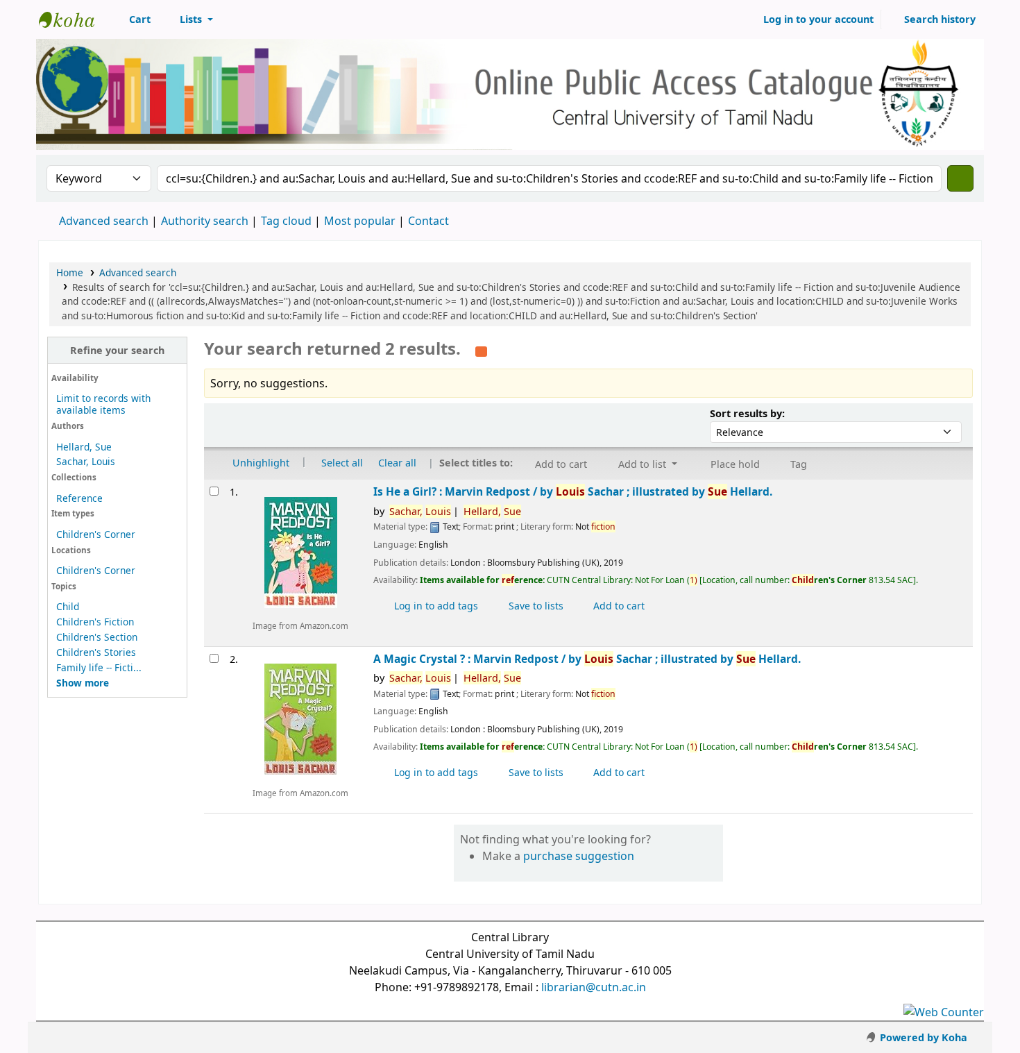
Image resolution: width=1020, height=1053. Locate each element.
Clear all (397, 462)
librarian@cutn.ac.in (593, 987)
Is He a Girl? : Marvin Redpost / (572, 491)
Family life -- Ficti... (99, 667)
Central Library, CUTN (73, 19)
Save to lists (534, 605)
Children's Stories (96, 652)
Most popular (360, 220)
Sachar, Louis (85, 461)
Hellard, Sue (84, 446)
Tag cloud (286, 220)
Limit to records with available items (103, 403)
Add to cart (617, 605)
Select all (342, 462)
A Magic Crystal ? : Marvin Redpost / (587, 659)
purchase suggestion (578, 856)
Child (67, 606)
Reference (79, 498)
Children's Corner (95, 534)
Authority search (204, 220)
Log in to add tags (434, 605)
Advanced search (103, 220)
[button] (132, 19)
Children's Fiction (95, 621)
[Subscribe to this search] (481, 350)
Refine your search (117, 350)
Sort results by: (747, 413)
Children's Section (96, 636)
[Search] (960, 178)
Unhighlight (259, 462)
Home (69, 272)
